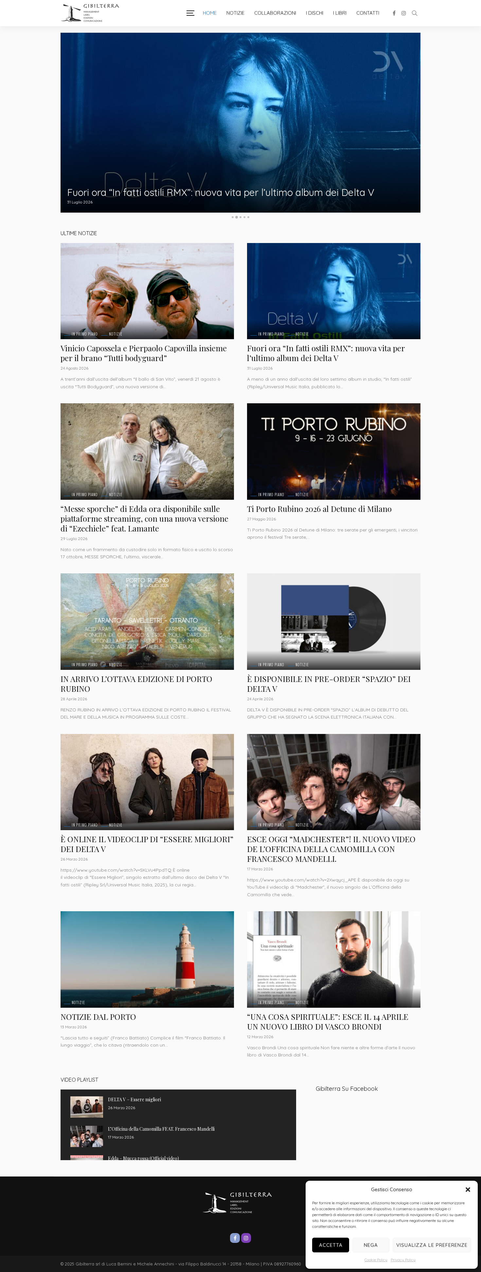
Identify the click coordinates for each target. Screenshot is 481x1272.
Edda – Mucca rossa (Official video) (143, 1158)
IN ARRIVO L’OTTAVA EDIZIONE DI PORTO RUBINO (136, 683)
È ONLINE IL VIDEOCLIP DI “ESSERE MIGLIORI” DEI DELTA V (147, 844)
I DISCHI (314, 13)
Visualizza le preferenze (432, 1245)
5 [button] (248, 217)
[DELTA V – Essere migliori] (86, 1107)
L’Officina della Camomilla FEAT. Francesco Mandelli (161, 1129)
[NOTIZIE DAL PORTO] (147, 959)
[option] (240, 123)
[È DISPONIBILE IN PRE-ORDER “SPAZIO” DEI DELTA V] (333, 621)
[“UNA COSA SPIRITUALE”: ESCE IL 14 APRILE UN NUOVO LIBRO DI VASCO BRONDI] (333, 959)
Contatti (367, 13)
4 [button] (244, 217)
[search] (414, 13)
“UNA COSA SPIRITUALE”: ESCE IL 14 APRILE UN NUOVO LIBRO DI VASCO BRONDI (327, 1021)
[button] (468, 1189)
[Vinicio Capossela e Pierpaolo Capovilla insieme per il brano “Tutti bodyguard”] (147, 291)
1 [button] (233, 217)
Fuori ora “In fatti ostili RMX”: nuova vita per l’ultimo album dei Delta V (326, 353)
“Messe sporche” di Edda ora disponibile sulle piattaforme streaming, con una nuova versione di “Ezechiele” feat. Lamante (236, 187)
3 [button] (240, 217)
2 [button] (237, 217)
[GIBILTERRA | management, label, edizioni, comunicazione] (93, 13)
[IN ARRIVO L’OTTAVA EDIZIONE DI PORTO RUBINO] (147, 621)
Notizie (235, 13)
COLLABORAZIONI (275, 13)
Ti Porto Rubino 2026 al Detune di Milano (319, 508)
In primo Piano (85, 334)
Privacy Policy (403, 1259)
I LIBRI (340, 13)
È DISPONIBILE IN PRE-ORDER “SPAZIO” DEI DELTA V (329, 683)
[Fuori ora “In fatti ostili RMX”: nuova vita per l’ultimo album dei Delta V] (333, 291)
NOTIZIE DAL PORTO (98, 1016)
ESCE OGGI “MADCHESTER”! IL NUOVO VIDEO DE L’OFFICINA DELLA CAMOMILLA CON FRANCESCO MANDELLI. (331, 849)
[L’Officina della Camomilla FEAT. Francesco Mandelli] (86, 1136)
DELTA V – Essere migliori (134, 1099)
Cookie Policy (376, 1259)
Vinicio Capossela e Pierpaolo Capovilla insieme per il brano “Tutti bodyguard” (144, 353)
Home (210, 13)
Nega (371, 1245)
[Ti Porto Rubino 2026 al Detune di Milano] (333, 451)
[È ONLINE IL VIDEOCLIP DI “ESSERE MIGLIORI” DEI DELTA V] (147, 782)
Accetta (331, 1245)
